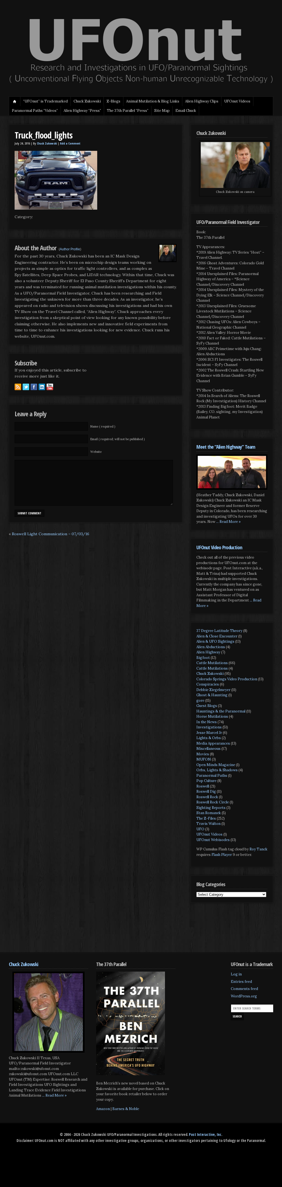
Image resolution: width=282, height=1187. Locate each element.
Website (96, 452)
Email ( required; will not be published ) (117, 439)
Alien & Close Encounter (216, 636)
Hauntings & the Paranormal (220, 711)
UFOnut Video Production (219, 547)
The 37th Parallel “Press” (127, 110)
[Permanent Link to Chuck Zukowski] (48, 1012)
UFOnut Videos (209, 834)
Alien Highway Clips (201, 101)
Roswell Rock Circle (212, 802)
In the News (206, 722)
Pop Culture (206, 780)
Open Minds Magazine (215, 764)
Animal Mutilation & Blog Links (152, 101)
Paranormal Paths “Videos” (35, 110)
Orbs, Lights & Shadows (217, 770)
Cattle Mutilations (212, 663)
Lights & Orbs (208, 738)
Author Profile (70, 249)
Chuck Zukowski (87, 101)
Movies (202, 754)
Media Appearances (213, 743)
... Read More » (228, 521)
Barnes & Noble (125, 1108)
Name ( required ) (102, 426)
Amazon (103, 1108)
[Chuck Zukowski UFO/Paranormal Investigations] (141, 84)
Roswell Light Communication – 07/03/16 (50, 533)
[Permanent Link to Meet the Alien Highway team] (231, 472)
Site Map (162, 110)
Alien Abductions (210, 647)
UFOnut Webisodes (213, 839)
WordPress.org (244, 996)
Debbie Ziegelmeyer (213, 689)
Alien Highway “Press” (82, 110)
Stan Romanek (208, 813)
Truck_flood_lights (43, 135)
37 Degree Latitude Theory (219, 630)
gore (200, 700)
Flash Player (222, 854)
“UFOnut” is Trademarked (45, 101)
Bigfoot (203, 657)
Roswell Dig (206, 791)
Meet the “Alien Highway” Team (225, 446)
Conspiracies (207, 684)
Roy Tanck (258, 849)
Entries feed (241, 981)
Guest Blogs (206, 705)
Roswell (202, 786)
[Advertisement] (109, 931)
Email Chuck (185, 110)
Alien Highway (208, 652)
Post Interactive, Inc (205, 1134)
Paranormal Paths (211, 775)
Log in (236, 974)
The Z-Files (206, 818)
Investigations (209, 727)
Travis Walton (208, 823)
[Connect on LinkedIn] (42, 387)
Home (14, 101)
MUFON (203, 759)
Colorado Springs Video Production (226, 679)
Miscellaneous (208, 748)
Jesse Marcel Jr (209, 732)
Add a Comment (70, 143)
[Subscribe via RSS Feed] (18, 387)
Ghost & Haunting (211, 695)
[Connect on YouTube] (50, 387)
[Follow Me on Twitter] (26, 387)
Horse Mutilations (212, 716)
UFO (200, 829)
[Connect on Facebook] (34, 387)
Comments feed (244, 988)
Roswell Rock (207, 797)
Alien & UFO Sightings (215, 641)
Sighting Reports (211, 807)
